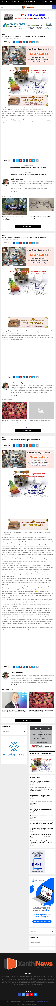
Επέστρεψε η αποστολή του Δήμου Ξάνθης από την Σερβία (28, 168)
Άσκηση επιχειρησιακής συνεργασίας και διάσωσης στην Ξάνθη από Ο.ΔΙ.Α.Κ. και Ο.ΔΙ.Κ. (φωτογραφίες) (13, 218)
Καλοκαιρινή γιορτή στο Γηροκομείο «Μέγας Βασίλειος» (40, 421)
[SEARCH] (24, 731)
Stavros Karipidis (40, 1001)
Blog (18, 1004)
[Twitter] (23, 994)
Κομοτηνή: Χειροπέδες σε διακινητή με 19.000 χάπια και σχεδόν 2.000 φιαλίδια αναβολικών (40, 217)
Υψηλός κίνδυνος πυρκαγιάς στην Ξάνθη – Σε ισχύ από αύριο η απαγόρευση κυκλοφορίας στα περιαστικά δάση (41, 789)
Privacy (22, 1004)
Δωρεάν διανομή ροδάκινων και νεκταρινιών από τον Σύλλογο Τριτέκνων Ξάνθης (14, 421)
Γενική (4, 34)
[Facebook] (19, 994)
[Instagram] (27, 994)
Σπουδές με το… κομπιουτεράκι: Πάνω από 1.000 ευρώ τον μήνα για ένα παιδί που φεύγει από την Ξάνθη (41, 809)
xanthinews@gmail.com (30, 986)
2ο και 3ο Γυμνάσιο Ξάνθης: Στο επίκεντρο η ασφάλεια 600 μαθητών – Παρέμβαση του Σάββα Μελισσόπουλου (14, 712)
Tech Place (46, 1001)
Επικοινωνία (20, 1)
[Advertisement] (28, 140)
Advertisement (28, 1004)
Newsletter (38, 1)
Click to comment (28, 226)
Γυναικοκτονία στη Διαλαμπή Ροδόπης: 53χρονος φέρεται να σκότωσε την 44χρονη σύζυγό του (41, 842)
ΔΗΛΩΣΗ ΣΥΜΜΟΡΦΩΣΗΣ (29, 1)
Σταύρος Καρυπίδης (7, 38)
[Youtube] (31, 994)
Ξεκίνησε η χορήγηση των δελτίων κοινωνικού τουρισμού (28, 174)
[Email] (35, 994)
